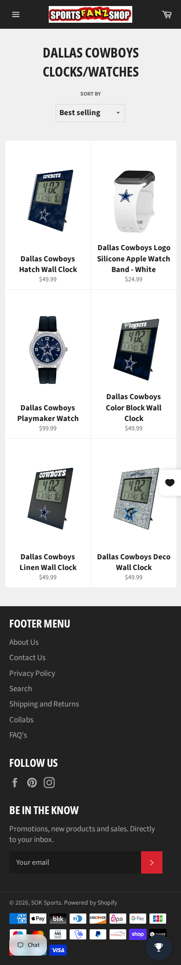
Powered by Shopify (90, 902)
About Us (24, 642)
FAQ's (18, 735)
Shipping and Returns (44, 704)
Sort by (90, 94)
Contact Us (27, 657)
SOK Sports (46, 902)
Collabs (21, 719)
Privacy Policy (32, 673)
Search (20, 688)
